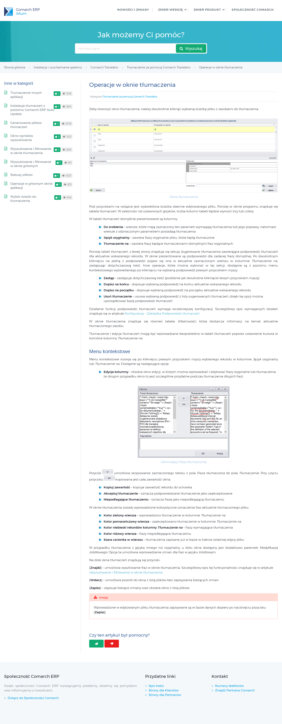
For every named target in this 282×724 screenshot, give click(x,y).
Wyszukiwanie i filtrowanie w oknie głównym (30, 164)
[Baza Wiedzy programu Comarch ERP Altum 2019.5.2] (22, 10)
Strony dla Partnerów (165, 695)
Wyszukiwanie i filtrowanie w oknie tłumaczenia (30, 151)
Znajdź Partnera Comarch (235, 690)
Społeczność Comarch (253, 10)
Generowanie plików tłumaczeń (26, 125)
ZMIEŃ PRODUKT (207, 10)
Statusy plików (21, 175)
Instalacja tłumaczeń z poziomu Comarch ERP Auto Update (32, 110)
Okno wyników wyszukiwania (21, 138)
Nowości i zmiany (133, 10)
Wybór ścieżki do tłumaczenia (23, 199)
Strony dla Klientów (164, 690)
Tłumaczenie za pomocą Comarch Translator (129, 96)
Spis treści (156, 686)
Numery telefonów (229, 686)
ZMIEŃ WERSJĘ (170, 10)
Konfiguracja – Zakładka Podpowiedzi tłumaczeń (162, 313)
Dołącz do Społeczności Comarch (33, 698)
